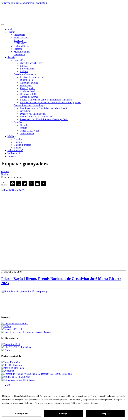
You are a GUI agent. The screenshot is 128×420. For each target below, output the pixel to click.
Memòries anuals (22, 51)
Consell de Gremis (29, 96)
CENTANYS (20, 43)
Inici (9, 29)
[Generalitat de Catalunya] (14, 323)
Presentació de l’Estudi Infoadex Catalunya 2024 (44, 119)
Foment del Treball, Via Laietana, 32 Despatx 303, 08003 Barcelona (38, 373)
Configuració (21, 413)
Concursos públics (29, 82)
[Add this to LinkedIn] (31, 183)
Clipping (18, 142)
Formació (18, 60)
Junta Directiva (21, 37)
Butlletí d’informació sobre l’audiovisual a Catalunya (46, 99)
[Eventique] (7, 370)
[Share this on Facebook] (12, 183)
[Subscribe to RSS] (18, 183)
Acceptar (105, 413)
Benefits (18, 122)
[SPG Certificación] (11, 365)
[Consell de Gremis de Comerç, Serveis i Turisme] (26, 332)
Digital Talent (26, 80)
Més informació (15, 150)
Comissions (19, 54)
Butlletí (17, 147)
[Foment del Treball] (11, 329)
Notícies (18, 139)
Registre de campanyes (31, 77)
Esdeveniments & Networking (29, 105)
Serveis (11, 57)
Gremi (10, 32)
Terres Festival (27, 133)
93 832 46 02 (10, 377)
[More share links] (43, 183)
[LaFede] (6, 326)
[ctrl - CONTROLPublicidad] (16, 347)
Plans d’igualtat (27, 88)
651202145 (24, 377)
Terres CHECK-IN (29, 130)
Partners (18, 49)
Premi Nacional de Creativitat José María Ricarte (44, 108)
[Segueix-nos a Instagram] (8, 385)
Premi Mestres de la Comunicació (36, 116)
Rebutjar (63, 413)
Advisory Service (28, 91)
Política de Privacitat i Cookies (84, 403)
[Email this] (37, 183)
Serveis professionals (24, 74)
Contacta (11, 156)
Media (10, 136)
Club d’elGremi (21, 46)
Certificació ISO (28, 94)
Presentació (19, 34)
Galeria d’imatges (22, 144)
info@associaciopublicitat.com (19, 380)
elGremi (5, 171)
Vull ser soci (13, 153)
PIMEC (24, 65)
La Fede (24, 71)
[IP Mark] (6, 350)
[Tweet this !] (24, 183)
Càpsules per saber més (31, 63)
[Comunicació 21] (10, 344)
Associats (18, 40)
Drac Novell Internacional (33, 113)
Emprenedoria (27, 68)
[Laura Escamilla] (10, 362)
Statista (23, 128)
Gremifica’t (25, 111)
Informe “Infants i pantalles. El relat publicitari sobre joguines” (50, 102)
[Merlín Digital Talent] (12, 368)
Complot (24, 125)
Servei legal (26, 85)
